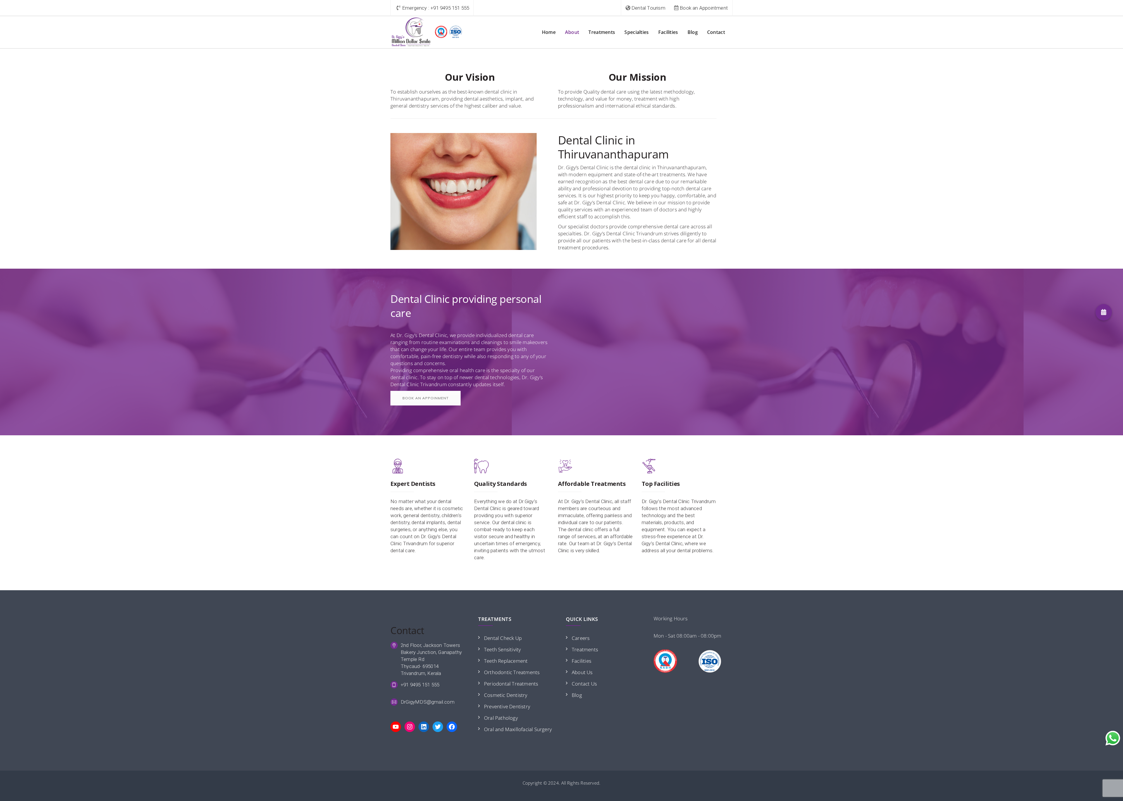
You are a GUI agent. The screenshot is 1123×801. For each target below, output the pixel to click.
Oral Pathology (501, 717)
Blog (693, 32)
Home (549, 32)
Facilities (668, 32)
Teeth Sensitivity (502, 649)
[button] (1104, 312)
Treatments (601, 32)
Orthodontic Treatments (512, 672)
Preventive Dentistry (507, 706)
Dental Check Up (503, 638)
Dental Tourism (648, 8)
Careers (581, 638)
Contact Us (584, 683)
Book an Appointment (704, 8)
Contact (716, 32)
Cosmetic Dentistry (506, 695)
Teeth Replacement (506, 660)
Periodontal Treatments (511, 683)
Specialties (636, 32)
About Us (582, 672)
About (572, 32)
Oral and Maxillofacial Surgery (518, 729)
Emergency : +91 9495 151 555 (435, 8)
